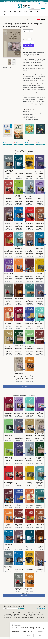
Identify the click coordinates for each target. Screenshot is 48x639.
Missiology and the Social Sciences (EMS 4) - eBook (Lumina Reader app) (8, 276)
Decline (40, 635)
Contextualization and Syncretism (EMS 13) (8, 484)
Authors (26, 11)
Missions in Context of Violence (29, 484)
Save (39, 19)
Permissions (16, 614)
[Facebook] (41, 4)
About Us (38, 612)
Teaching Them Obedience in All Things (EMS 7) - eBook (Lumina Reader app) (8, 350)
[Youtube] (43, 4)
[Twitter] (39, 4)
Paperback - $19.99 (27, 31)
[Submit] (30, 8)
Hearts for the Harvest (7, 140)
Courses (20, 11)
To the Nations (16, 140)
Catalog (41, 615)
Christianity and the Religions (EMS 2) (18, 413)
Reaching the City (39, 505)
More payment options (28, 48)
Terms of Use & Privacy (31, 615)
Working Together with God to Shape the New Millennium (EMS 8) (19, 19)
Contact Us (17, 617)
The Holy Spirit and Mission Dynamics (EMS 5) (8, 437)
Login (4, 14)
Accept (28, 635)
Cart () (43, 8)
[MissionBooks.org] (24, 6)
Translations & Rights (25, 614)
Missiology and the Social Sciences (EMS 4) (39, 413)
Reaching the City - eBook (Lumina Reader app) (29, 301)
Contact (37, 11)
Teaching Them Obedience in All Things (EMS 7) (29, 437)
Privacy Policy (40, 631)
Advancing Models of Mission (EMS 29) (8, 568)
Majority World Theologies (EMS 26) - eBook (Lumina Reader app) (40, 251)
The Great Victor (38, 140)
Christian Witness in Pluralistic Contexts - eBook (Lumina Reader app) (29, 200)
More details (18, 144)
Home (4, 11)
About (31, 11)
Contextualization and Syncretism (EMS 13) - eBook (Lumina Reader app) (29, 225)
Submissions (8, 614)
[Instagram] (46, 4)
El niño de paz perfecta (29, 140)
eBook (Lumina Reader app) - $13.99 (31, 35)
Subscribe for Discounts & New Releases (16, 612)
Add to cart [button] (24, 385)
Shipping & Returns (20, 615)
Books (9, 11)
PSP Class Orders (8, 617)
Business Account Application (28, 617)
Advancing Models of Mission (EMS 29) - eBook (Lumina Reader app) (8, 173)
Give (9, 14)
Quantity (25, 39)
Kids (15, 11)
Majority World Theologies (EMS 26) (8, 546)
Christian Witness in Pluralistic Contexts (29, 460)
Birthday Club (31, 612)
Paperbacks (7, 19)
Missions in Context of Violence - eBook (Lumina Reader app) (40, 276)
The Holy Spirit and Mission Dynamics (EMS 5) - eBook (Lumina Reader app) (29, 350)
